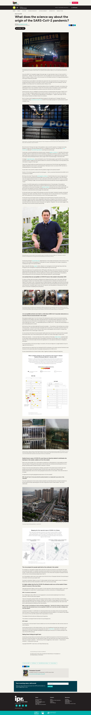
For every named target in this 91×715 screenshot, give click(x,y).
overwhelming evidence (37, 149)
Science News (53, 663)
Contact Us (52, 701)
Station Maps (67, 700)
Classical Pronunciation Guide (70, 703)
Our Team (37, 700)
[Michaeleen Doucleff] (25, 673)
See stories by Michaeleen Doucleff (37, 674)
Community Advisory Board (40, 701)
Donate (75, 2)
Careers (51, 701)
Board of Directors (38, 701)
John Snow (51, 628)
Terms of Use (67, 702)
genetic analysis (45, 187)
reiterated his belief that (36, 99)
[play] (14, 7)
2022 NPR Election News (43, 663)
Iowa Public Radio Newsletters (55, 700)
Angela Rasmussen (31, 159)
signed (35, 266)
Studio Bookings (53, 702)
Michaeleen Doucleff (22, 24)
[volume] (17, 7)
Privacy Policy (67, 701)
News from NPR (18, 13)
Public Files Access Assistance (40, 704)
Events (51, 699)
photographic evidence (42, 176)
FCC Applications (38, 702)
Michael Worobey (35, 260)
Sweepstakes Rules (68, 701)
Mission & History (38, 699)
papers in (53, 152)
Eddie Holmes (58, 336)
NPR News (34, 663)
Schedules (67, 699)
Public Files (37, 703)
